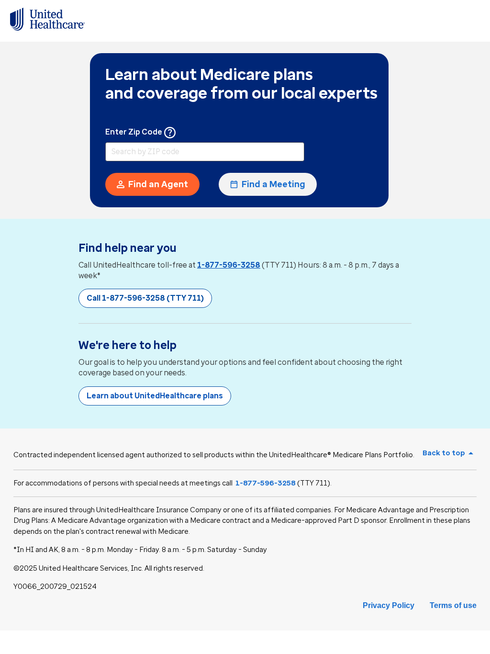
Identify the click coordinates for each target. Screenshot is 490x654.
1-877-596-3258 (228, 265)
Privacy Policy (388, 605)
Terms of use (453, 605)
